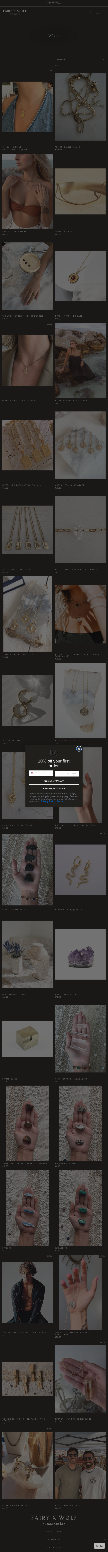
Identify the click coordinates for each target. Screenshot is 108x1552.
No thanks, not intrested (54, 788)
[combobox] (31, 773)
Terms (60, 801)
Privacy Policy (48, 801)
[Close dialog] (78, 748)
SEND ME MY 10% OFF (54, 781)
